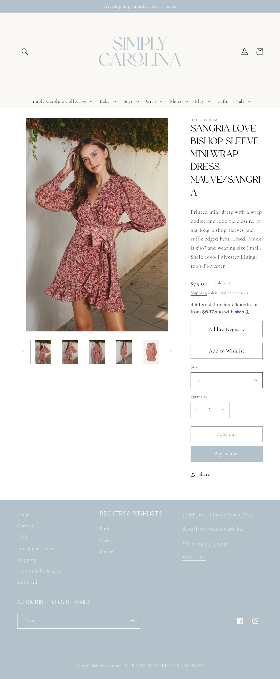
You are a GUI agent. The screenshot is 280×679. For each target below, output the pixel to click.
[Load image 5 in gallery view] (151, 352)
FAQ (22, 537)
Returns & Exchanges (39, 571)
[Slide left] (23, 352)
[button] (24, 51)
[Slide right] (171, 352)
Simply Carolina (106, 665)
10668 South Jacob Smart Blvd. (218, 514)
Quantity (199, 396)
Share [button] (204, 474)
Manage (108, 551)
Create (106, 540)
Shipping (199, 292)
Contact (25, 526)
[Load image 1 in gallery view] (43, 352)
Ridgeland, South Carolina (213, 529)
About (23, 514)
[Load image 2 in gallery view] (70, 352)
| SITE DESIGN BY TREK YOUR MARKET (163, 665)
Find (104, 529)
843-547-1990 (213, 543)
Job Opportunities (36, 548)
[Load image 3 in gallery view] (97, 352)
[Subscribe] (132, 621)
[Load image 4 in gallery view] (124, 352)
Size (194, 367)
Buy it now (226, 454)
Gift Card (27, 582)
